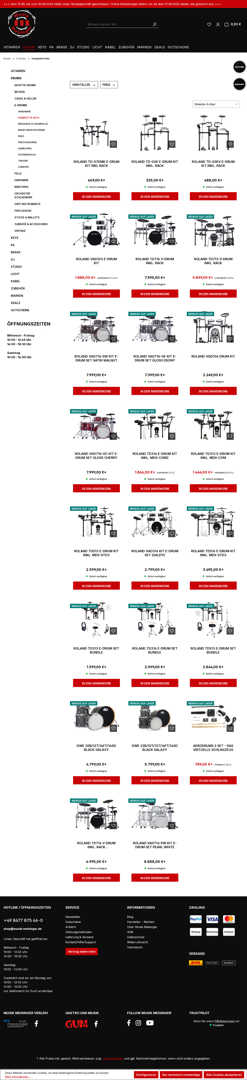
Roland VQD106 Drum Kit (213, 356)
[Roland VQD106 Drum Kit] (213, 327)
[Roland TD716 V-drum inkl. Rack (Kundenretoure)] (96, 814)
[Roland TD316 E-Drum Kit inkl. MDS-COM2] (154, 425)
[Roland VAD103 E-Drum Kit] (96, 230)
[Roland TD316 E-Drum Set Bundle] (154, 619)
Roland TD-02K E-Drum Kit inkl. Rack (154, 164)
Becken (19, 91)
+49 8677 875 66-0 (23, 920)
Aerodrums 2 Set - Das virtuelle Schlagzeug (213, 748)
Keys (14, 238)
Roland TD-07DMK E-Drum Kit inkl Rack (96, 164)
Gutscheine (20, 310)
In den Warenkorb (96, 196)
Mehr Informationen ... (18, 1076)
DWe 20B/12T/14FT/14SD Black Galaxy (96, 748)
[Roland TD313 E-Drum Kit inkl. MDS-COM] (213, 425)
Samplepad (25, 148)
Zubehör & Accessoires (31, 224)
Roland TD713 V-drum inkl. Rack (213, 261)
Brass (15, 252)
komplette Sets (28, 117)
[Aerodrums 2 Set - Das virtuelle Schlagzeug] (213, 717)
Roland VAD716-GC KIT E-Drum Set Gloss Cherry (96, 456)
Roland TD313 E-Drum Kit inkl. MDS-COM (213, 456)
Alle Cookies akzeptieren (224, 1075)
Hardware (24, 111)
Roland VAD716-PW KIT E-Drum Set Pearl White (155, 845)
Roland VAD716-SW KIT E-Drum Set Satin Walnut (96, 358)
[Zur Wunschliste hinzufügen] (113, 144)
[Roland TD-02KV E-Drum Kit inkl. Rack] (213, 133)
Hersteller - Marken (140, 922)
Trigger (23, 160)
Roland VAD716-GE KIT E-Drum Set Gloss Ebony (154, 358)
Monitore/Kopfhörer (31, 130)
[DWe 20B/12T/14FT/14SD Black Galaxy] (96, 717)
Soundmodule (27, 154)
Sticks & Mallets (27, 217)
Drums (16, 78)
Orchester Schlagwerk (23, 195)
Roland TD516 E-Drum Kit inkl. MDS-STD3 (213, 553)
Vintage (19, 230)
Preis (107, 84)
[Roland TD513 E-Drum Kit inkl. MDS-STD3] (96, 522)
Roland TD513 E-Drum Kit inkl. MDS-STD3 (96, 553)
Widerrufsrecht (137, 942)
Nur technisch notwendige (181, 1075)
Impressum (134, 947)
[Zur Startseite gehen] (22, 23)
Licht (15, 274)
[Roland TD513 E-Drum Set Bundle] (213, 619)
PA (13, 245)
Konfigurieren (146, 1075)
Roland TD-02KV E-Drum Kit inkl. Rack (213, 164)
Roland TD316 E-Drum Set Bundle (155, 650)
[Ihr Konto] (218, 24)
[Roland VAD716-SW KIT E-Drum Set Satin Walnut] (96, 327)
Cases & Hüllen (25, 98)
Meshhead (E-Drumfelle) (33, 123)
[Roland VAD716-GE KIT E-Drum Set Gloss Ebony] (154, 327)
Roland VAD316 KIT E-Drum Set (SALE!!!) (154, 553)
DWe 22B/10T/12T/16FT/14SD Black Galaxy (155, 748)
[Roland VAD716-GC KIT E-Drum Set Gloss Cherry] (96, 425)
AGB (130, 932)
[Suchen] (154, 24)
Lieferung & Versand (79, 937)
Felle (18, 173)
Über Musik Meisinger (142, 927)
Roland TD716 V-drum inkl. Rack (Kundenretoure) (96, 845)
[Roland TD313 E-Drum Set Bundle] (96, 619)
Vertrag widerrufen (81, 951)
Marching (21, 186)
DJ (13, 259)
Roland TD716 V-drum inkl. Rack (155, 261)
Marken (17, 295)
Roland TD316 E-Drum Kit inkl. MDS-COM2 (155, 456)
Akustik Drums (25, 85)
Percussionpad (27, 142)
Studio (16, 267)
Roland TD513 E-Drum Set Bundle (213, 650)
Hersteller (81, 84)
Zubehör (23, 167)
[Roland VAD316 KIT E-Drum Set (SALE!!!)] (154, 522)
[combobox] (118, 24)
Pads (21, 136)
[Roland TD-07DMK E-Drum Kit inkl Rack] (96, 133)
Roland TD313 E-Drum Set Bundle (96, 650)
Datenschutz (135, 937)
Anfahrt (70, 927)
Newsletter (72, 917)
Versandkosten (113, 1058)
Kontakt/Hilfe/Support (80, 942)
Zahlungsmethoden (78, 932)
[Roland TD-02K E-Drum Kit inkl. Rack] (154, 133)
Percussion (22, 210)
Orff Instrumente (27, 204)
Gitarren (18, 71)
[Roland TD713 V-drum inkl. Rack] (213, 230)
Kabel (15, 281)
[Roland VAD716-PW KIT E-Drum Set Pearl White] (154, 814)
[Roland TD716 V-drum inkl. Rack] (154, 230)
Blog (130, 917)
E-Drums (20, 105)
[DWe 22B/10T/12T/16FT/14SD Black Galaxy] (154, 717)
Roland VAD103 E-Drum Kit (96, 261)
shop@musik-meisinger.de (23, 929)
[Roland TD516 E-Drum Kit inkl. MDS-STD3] (213, 522)
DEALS (15, 303)
